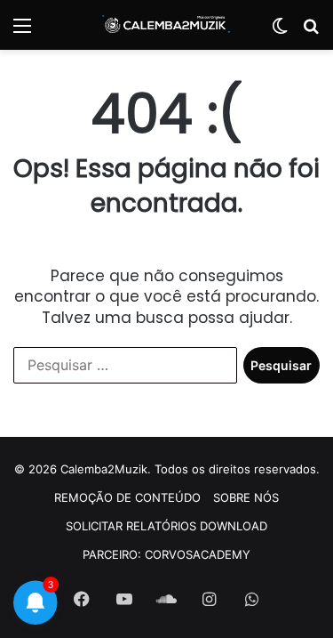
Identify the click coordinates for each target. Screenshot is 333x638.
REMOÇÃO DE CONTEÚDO (127, 497)
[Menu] (22, 32)
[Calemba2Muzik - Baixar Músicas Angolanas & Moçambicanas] (167, 24)
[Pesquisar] (311, 32)
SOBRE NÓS (246, 497)
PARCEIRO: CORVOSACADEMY (166, 554)
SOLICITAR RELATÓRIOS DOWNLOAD (166, 526)
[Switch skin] (280, 32)
